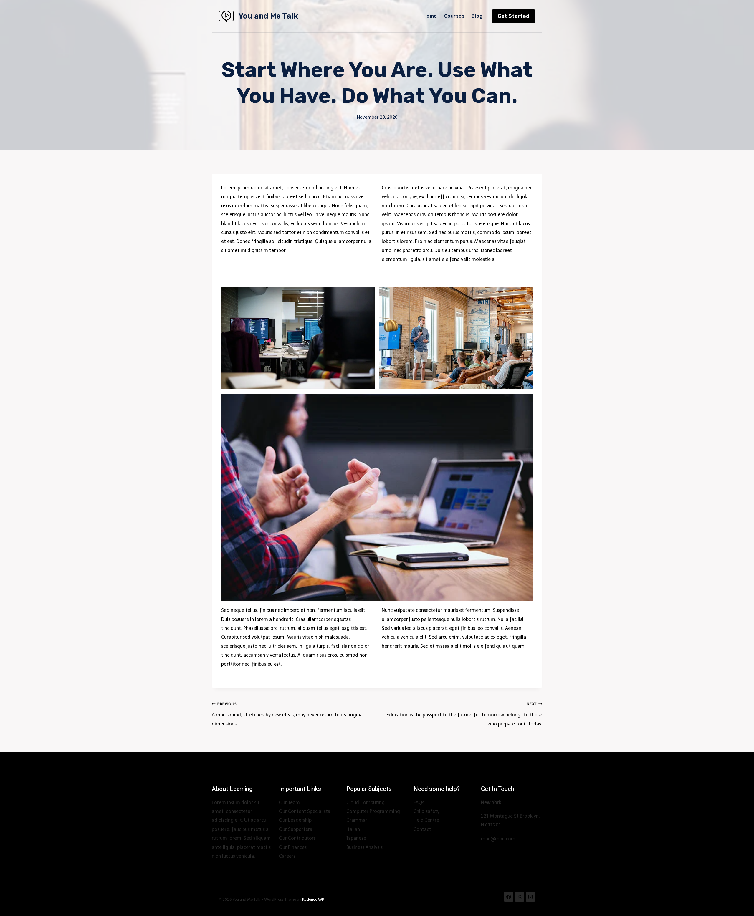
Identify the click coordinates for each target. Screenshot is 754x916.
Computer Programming (373, 811)
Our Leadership (295, 820)
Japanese (356, 838)
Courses (454, 16)
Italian (353, 829)
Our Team (289, 802)
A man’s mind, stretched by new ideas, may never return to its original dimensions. (288, 714)
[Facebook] (508, 897)
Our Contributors (297, 838)
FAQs (419, 802)
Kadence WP (313, 899)
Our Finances (293, 847)
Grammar (356, 820)
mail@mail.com (498, 839)
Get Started (513, 16)
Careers (287, 856)
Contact (422, 829)
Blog (477, 16)
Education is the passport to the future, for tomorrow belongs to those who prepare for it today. (464, 714)
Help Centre (426, 820)
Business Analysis (364, 847)
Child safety (426, 811)
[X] (519, 897)
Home (430, 16)
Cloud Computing (365, 802)
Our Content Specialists (304, 811)
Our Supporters (295, 829)
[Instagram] (530, 897)
